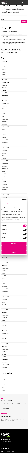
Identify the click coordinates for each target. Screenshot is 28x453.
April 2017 (4, 281)
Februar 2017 (4, 286)
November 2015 (5, 309)
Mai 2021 (4, 176)
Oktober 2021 (4, 166)
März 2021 (4, 181)
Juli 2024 (3, 108)
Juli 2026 (3, 64)
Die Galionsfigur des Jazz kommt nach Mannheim (12, 34)
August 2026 (4, 61)
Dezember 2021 (5, 160)
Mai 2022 (4, 152)
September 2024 (5, 103)
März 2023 (4, 137)
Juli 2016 (3, 301)
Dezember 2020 (5, 186)
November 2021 (5, 163)
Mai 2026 (4, 69)
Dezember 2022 (5, 139)
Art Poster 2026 (5, 36)
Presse (3, 389)
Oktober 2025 (4, 79)
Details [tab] (14, 203)
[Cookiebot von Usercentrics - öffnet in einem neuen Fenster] (21, 199)
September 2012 (5, 364)
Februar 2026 (4, 74)
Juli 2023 (3, 129)
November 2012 (5, 359)
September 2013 (5, 348)
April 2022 (4, 155)
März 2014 (4, 341)
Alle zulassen (14, 243)
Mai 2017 (4, 278)
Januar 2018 (4, 257)
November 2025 (5, 77)
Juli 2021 (3, 171)
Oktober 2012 (4, 362)
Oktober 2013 (4, 346)
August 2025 (4, 84)
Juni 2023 (4, 132)
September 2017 (5, 267)
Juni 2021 (4, 173)
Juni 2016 (4, 304)
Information (4, 376)
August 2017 (4, 270)
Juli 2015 (3, 320)
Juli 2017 (3, 273)
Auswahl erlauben (14, 248)
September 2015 (5, 315)
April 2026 (4, 71)
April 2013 (4, 356)
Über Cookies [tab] (23, 203)
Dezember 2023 (5, 118)
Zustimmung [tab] (5, 203)
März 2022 (4, 158)
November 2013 (5, 343)
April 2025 (4, 87)
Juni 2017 (4, 275)
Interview (3, 379)
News (3, 387)
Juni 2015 (4, 322)
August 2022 (4, 150)
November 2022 (5, 142)
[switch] (25, 230)
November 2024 (5, 98)
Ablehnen (14, 252)
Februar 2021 (4, 184)
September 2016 (5, 296)
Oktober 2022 (4, 145)
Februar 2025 (4, 92)
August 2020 (4, 197)
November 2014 (5, 328)
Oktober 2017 (4, 265)
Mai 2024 (4, 111)
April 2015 (4, 325)
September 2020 (5, 194)
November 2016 (5, 291)
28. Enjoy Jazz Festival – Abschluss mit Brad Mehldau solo (14, 39)
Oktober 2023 (4, 124)
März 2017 (4, 283)
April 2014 (4, 338)
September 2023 (5, 126)
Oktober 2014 (4, 330)
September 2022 (5, 147)
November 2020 (5, 189)
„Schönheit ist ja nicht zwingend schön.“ (10, 31)
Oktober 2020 (4, 192)
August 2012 (4, 367)
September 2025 (5, 82)
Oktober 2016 (4, 294)
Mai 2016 (4, 307)
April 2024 (4, 113)
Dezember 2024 (5, 95)
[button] (23, 2)
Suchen (2, 19)
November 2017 (5, 262)
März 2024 (4, 116)
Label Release (5, 382)
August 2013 (4, 351)
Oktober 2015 (4, 312)
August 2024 (4, 105)
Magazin (3, 384)
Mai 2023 (4, 134)
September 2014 (5, 333)
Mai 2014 (4, 335)
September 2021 (5, 168)
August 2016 (4, 299)
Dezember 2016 (5, 288)
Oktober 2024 (4, 100)
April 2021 (4, 179)
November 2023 (5, 121)
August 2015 (4, 317)
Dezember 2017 (5, 260)
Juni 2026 (4, 66)
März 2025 (4, 90)
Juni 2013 (4, 354)
